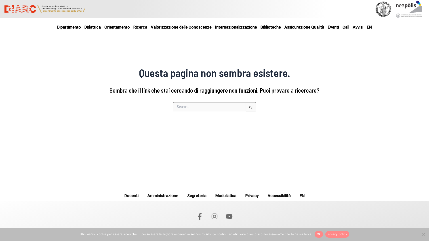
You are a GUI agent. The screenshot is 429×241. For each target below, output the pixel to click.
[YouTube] (229, 216)
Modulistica (225, 195)
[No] (423, 234)
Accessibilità (279, 195)
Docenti (131, 195)
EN (302, 195)
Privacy (252, 195)
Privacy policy (337, 234)
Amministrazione (162, 195)
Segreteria (196, 195)
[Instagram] (214, 216)
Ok (319, 234)
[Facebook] (199, 216)
